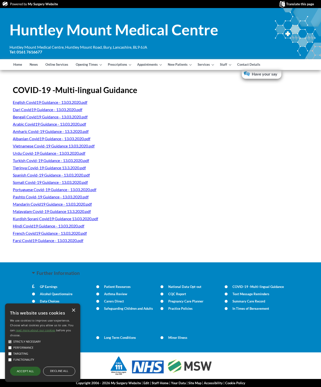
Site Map (194, 383)
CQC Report (177, 294)
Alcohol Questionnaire (56, 294)
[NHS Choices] (148, 373)
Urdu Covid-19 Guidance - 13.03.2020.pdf (49, 153)
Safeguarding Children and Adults (128, 308)
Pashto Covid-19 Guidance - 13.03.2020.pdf (51, 196)
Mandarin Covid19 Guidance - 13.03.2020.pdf (52, 204)
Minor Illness (177, 338)
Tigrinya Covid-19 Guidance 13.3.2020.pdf (49, 167)
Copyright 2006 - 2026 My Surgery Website (108, 383)
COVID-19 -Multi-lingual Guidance (258, 287)
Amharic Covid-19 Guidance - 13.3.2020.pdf (51, 131)
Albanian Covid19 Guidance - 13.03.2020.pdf (51, 138)
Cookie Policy (235, 383)
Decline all (59, 370)
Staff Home (160, 383)
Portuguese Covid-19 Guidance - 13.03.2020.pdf (54, 189)
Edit (146, 383)
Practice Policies (180, 308)
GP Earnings (48, 287)
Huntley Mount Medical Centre (114, 30)
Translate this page (300, 4)
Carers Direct (114, 301)
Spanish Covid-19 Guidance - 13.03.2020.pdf (51, 175)
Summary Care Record (248, 301)
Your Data (178, 383)
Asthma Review (115, 294)
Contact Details (248, 64)
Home (17, 64)
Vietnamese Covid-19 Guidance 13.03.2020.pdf (54, 145)
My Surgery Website (43, 4)
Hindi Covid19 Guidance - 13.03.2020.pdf (48, 225)
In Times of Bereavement (250, 308)
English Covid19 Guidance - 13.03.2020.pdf (50, 102)
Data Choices (49, 301)
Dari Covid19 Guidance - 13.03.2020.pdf (47, 109)
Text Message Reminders (250, 294)
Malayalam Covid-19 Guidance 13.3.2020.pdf (52, 211)
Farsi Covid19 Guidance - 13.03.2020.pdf (48, 240)
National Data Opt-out (184, 287)
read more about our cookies (35, 330)
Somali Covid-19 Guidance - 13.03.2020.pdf (50, 182)
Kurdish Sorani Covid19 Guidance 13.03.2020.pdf (55, 218)
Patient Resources (117, 287)
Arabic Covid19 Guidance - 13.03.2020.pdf (49, 124)
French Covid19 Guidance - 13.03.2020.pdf (50, 233)
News (34, 64)
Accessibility (213, 383)
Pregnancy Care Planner (185, 301)
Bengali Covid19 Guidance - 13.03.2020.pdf (50, 116)
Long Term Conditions (120, 338)
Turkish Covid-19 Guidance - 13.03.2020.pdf (51, 160)
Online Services (56, 64)
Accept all (25, 371)
